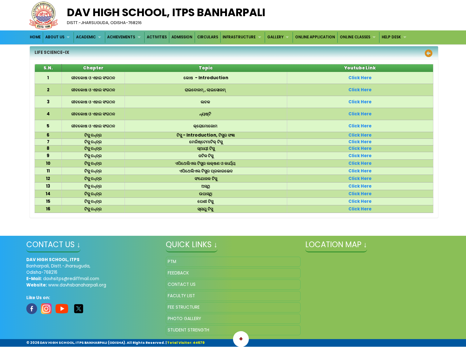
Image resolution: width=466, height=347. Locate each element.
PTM (172, 262)
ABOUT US (54, 37)
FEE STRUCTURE (184, 307)
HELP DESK (391, 37)
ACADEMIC (86, 37)
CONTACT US (182, 284)
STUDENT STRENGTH (188, 330)
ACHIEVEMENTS (121, 37)
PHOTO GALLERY (184, 319)
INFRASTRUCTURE (239, 37)
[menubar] (219, 37)
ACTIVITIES (157, 37)
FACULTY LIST (181, 296)
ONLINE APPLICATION (315, 37)
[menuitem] (35, 37)
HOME (35, 37)
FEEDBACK (178, 273)
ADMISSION (182, 37)
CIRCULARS (207, 37)
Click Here (360, 78)
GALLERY (275, 37)
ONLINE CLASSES (355, 37)
